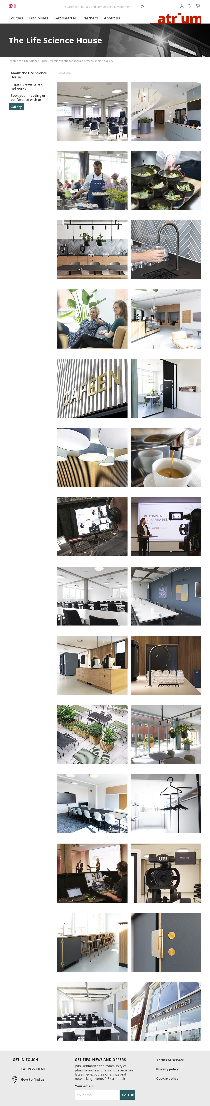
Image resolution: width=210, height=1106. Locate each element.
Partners (90, 18)
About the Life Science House (29, 75)
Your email (84, 1086)
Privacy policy (167, 1069)
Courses (16, 18)
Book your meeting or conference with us (28, 97)
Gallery (16, 107)
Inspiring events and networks (27, 86)
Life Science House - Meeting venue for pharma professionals (62, 61)
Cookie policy (167, 1078)
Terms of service (170, 1060)
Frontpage (15, 61)
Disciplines (38, 18)
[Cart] (197, 5)
